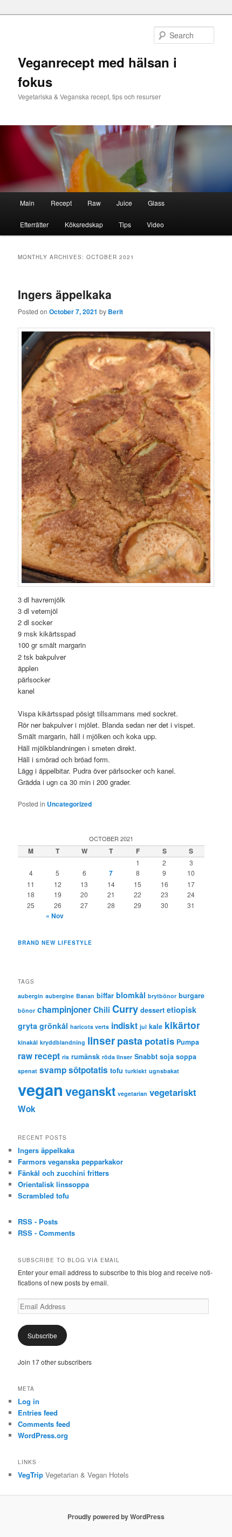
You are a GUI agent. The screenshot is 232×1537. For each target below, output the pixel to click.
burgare (191, 995)
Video (155, 224)
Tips (125, 224)
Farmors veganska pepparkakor (70, 1161)
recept (47, 1056)
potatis (159, 1040)
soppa (186, 1056)
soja (167, 1056)
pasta (129, 1041)
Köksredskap (84, 224)
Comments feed (44, 1424)
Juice (124, 202)
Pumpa (187, 1042)
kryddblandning (62, 1042)
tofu (116, 1070)
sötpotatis (88, 1070)
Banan (85, 996)
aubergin (30, 996)
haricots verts (89, 1027)
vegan (40, 1089)
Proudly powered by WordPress (116, 1516)
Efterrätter (34, 224)
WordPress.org (43, 1435)
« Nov (55, 915)
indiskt (124, 1026)
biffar (105, 995)
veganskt (90, 1091)
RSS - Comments (46, 1233)
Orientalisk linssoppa (53, 1184)
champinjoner (64, 1009)
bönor (26, 1010)
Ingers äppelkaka (65, 294)
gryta (27, 1025)
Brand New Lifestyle (55, 942)
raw (25, 1056)
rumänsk (85, 1056)
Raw (94, 202)
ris (65, 1057)
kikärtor (182, 1025)
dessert (152, 1010)
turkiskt (136, 1071)
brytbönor (162, 996)
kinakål (28, 1042)
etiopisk (181, 1009)
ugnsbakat (164, 1071)
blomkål (131, 995)
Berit (115, 311)
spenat (27, 1071)
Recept (61, 202)
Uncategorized (69, 804)
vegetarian (132, 1093)
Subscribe (42, 1335)
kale (155, 1026)
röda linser (117, 1057)
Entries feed (38, 1412)
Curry (125, 1009)
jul (143, 1027)
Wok (27, 1109)
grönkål (53, 1025)
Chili (101, 1009)
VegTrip (30, 1475)
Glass (156, 202)
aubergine (59, 996)
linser (101, 1040)
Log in (28, 1401)
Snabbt (146, 1056)
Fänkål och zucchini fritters (63, 1173)
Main (27, 202)
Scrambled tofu (43, 1195)
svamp (52, 1070)
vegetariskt (172, 1092)
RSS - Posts (38, 1221)
